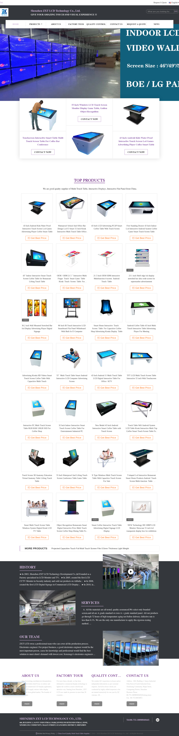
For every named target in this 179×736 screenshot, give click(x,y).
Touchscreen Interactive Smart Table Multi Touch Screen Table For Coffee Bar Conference (43, 141)
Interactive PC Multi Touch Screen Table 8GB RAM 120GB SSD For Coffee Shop (37, 428)
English (175, 3)
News (156, 24)
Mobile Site (41, 733)
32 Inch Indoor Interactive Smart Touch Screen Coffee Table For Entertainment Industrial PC (72, 428)
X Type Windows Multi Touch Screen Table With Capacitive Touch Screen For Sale (107, 478)
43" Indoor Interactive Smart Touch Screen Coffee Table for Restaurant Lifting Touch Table (37, 279)
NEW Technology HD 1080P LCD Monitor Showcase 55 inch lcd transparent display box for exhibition (141, 528)
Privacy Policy (50, 733)
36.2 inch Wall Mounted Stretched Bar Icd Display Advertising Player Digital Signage (37, 328)
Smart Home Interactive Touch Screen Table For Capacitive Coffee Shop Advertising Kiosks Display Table (106, 328)
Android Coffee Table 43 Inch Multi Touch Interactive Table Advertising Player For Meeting (141, 328)
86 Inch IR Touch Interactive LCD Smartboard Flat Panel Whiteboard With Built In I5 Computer (72, 328)
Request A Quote (160, 3)
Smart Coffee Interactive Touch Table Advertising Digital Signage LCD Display (107, 528)
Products (34, 24)
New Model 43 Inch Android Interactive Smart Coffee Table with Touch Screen (106, 428)
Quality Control (96, 24)
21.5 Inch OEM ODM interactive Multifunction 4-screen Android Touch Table (107, 279)
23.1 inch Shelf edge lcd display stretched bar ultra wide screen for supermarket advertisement (141, 279)
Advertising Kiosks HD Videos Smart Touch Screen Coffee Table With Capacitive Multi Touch (37, 378)
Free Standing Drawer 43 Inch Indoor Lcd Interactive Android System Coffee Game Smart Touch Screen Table (141, 229)
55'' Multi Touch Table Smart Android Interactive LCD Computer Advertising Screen (71, 378)
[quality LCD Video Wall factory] (89, 62)
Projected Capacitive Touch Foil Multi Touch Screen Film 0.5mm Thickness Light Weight (90, 548)
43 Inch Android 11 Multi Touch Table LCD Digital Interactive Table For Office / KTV (106, 378)
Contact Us (116, 24)
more (27, 704)
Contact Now (42, 152)
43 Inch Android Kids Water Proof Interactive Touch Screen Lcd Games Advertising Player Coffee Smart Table (136, 141)
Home (16, 24)
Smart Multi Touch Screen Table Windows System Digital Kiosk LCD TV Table (37, 528)
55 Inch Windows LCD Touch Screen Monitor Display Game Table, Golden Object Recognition (89, 108)
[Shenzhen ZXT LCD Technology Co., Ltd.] (15, 12)
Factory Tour (76, 24)
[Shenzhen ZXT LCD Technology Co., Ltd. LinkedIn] (157, 719)
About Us (56, 24)
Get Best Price (38, 238)
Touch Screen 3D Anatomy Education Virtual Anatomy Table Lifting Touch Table (37, 478)
